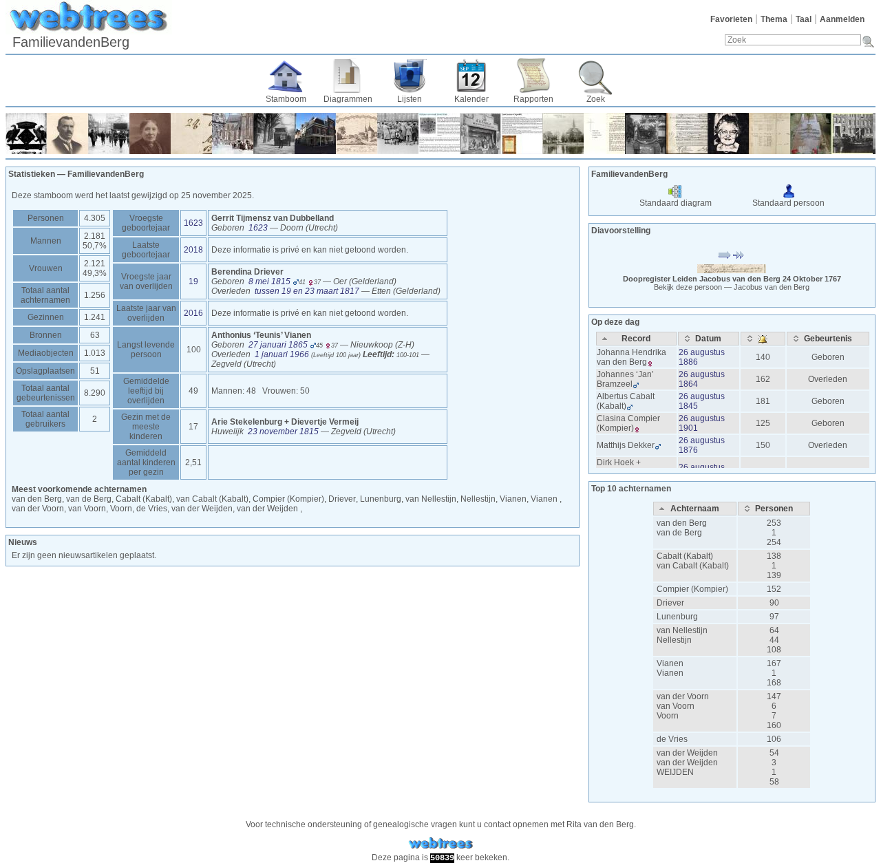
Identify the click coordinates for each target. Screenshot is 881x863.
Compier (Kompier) (288, 499)
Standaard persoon (788, 203)
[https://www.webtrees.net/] (440, 843)
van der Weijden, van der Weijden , (236, 508)
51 (95, 371)
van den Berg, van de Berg (62, 499)
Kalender (471, 99)
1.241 (94, 317)
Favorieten (731, 19)
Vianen (670, 663)
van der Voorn (683, 696)
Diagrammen (347, 99)
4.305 (94, 218)
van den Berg (682, 523)
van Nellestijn (682, 630)
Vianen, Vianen (530, 499)
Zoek (595, 99)
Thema (774, 19)
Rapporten (533, 99)
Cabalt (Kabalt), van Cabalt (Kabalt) (182, 499)
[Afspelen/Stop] (725, 255)
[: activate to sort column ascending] (763, 338)
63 (95, 335)
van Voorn (675, 706)
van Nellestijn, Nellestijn (450, 499)
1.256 (94, 295)
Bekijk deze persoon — (731, 287)
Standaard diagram (675, 203)
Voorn (668, 716)
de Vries (151, 508)
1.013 (94, 353)
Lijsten (409, 99)
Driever (342, 499)
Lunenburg (380, 499)
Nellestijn (674, 640)
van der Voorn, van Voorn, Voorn (72, 508)
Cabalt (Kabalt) (685, 556)
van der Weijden (687, 753)
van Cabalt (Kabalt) (693, 566)
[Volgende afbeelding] (738, 255)
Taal (803, 19)
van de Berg (679, 532)
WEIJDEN (675, 772)
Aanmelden (842, 19)
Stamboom (286, 99)
